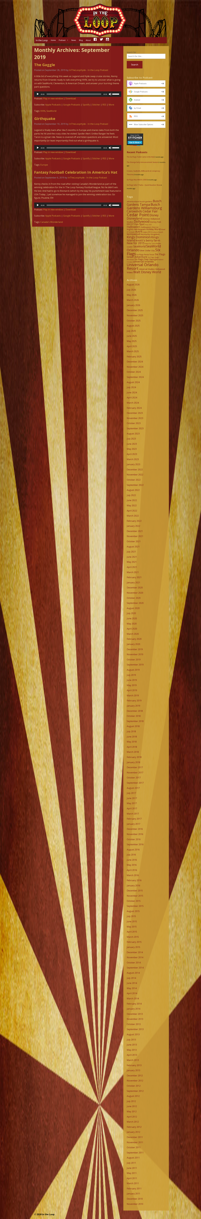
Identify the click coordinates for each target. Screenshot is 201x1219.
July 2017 (131, 793)
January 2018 (133, 762)
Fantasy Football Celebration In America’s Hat (75, 172)
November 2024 (135, 366)
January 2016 (133, 885)
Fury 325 (148, 224)
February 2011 (134, 1188)
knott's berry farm (148, 240)
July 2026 (131, 289)
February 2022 (134, 520)
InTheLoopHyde (77, 70)
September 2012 (135, 1090)
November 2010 (135, 1203)
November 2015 (135, 895)
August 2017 (133, 787)
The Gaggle (44, 64)
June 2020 (132, 618)
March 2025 (133, 351)
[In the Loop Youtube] (107, 40)
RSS (104, 104)
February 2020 (134, 638)
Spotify (86, 104)
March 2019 (133, 695)
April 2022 (132, 510)
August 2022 (133, 490)
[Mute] (110, 94)
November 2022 (135, 474)
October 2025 (134, 320)
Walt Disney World (147, 272)
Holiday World (153, 229)
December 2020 (135, 587)
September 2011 (135, 1152)
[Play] (37, 94)
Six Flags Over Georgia (146, 259)
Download (70, 98)
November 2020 (135, 592)
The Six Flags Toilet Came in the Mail (140, 157)
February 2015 (134, 941)
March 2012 (133, 1121)
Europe (44, 164)
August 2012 (133, 1096)
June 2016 (132, 859)
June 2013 (132, 1044)
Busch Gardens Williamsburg (144, 206)
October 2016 (134, 839)
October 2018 (134, 715)
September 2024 (135, 377)
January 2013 (133, 1070)
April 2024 (132, 397)
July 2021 (131, 551)
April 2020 (132, 628)
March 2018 (133, 751)
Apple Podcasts (53, 104)
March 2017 (133, 813)
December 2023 (135, 412)
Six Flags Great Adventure (146, 255)
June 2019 (132, 680)
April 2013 (132, 1054)
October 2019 (134, 659)
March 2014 (133, 998)
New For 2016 (150, 243)
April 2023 (132, 454)
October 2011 (134, 1147)
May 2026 (132, 294)
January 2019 (133, 705)
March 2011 (133, 1183)
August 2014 (133, 972)
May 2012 (132, 1111)
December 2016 (135, 828)
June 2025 (132, 335)
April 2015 (132, 931)
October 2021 (134, 541)
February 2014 (134, 1003)
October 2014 (134, 962)
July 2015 (131, 916)
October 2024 (134, 371)
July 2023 (131, 438)
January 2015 (133, 947)
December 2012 (135, 1075)
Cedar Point (138, 214)
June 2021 (132, 556)
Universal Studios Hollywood (152, 269)
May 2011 (132, 1173)
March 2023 (133, 459)
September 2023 (135, 428)
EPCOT (130, 224)
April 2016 (132, 870)
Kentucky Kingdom (150, 234)
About (88, 40)
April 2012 (132, 1116)
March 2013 (133, 1060)
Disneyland (134, 218)
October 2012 (134, 1085)
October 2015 (134, 900)
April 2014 (132, 993)
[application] (77, 94)
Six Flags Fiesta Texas (145, 254)
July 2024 (131, 387)
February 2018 (134, 757)
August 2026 (133, 284)
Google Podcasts (71, 104)
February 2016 (134, 880)
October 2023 (134, 423)
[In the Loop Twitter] (101, 40)
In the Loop (42, 40)
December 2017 (135, 767)
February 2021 (134, 577)
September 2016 (135, 844)
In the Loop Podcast (98, 70)
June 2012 (132, 1106)
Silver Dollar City (147, 250)
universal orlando (143, 261)
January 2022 (133, 525)
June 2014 (132, 983)
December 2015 (135, 890)
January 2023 (133, 464)
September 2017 (135, 782)
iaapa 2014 (147, 232)
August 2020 (133, 608)
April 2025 (132, 346)
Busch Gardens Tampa (144, 203)
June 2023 (132, 443)
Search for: (131, 52)
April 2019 (132, 690)
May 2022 (132, 505)
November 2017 (135, 772)
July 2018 (131, 731)
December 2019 (135, 649)
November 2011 (135, 1142)
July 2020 (131, 613)
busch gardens (146, 201)
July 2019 (131, 675)
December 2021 (135, 531)
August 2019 (133, 669)
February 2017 (134, 818)
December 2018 (135, 710)
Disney (154, 215)
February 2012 (134, 1126)
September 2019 (135, 664)
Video (130, 272)
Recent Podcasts (137, 152)
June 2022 (132, 500)
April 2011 (132, 1178)
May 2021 (132, 561)
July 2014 (131, 978)
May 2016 (132, 864)
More (111, 104)
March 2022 (133, 515)
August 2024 (133, 382)
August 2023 (133, 433)
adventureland (133, 201)
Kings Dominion (139, 237)
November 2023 (135, 418)
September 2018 (135, 721)
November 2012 (135, 1080)
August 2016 (133, 849)
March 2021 (133, 572)
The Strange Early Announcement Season (142, 162)
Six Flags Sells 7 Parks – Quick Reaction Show (144, 185)
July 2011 (131, 1162)
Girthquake (44, 118)
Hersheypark (140, 229)
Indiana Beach (157, 232)
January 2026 (133, 305)
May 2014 (132, 988)
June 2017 (132, 798)
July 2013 (131, 1039)
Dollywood (141, 221)
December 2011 (135, 1137)
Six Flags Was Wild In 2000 (137, 180)
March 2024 (133, 402)
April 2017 (132, 808)
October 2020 (134, 597)
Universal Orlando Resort (142, 266)
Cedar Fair (150, 211)
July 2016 (131, 854)
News (73, 40)
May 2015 (132, 926)
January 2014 (133, 1008)
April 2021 (132, 567)
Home (53, 40)
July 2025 (131, 330)
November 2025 (135, 315)
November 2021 (135, 536)
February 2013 (134, 1065)
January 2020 (133, 644)
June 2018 (132, 736)
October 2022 (134, 479)
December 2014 (135, 952)
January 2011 (133, 1193)
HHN (42, 110)
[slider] (116, 93)
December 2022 (135, 469)
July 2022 (131, 495)
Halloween (133, 227)
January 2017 (133, 823)
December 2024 (135, 361)
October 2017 (134, 777)
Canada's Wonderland (51, 221)
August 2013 (133, 1034)
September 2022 (135, 484)
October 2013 (134, 1024)
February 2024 (134, 407)
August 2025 (133, 325)
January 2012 (133, 1131)
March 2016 (133, 875)
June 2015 (132, 921)
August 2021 (133, 546)
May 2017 (132, 803)
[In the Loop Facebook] (95, 40)
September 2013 (135, 1029)
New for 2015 (136, 243)
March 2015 (133, 936)
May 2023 (132, 448)
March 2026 (133, 300)
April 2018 (132, 746)
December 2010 (135, 1198)
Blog (81, 40)
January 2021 (133, 582)
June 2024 (132, 392)
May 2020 (132, 623)
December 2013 (135, 1013)
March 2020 (133, 633)
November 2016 (135, 834)
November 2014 (135, 957)
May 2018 (132, 741)
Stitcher (96, 104)
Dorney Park (155, 222)
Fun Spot (139, 224)
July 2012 (131, 1101)
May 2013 (132, 1049)
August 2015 (133, 911)
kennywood (133, 234)
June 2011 (132, 1168)
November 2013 (135, 1019)
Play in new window (53, 98)
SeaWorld (51, 110)
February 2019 (134, 700)
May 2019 (132, 685)
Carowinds (134, 211)
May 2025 (132, 341)
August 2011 (133, 1157)
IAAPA (138, 231)
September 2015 (135, 906)
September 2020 (135, 603)
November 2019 (135, 654)
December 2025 (135, 310)
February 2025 (134, 356)
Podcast (62, 40)
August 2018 (133, 726)
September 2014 (135, 967)
